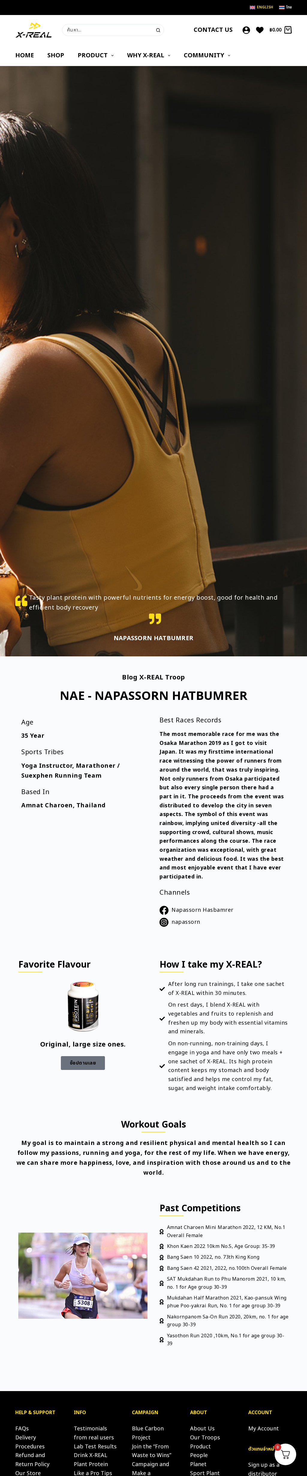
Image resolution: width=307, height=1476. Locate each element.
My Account (263, 1429)
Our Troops (205, 1438)
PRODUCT (93, 55)
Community (204, 55)
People (199, 1455)
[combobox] (107, 30)
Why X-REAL (145, 55)
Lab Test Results (95, 1447)
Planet (198, 1464)
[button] (83, 1063)
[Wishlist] (260, 30)
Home (24, 55)
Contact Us (213, 30)
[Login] (246, 30)
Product (200, 1447)
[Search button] (158, 30)
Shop (55, 55)
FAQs (22, 1429)
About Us (202, 1429)
